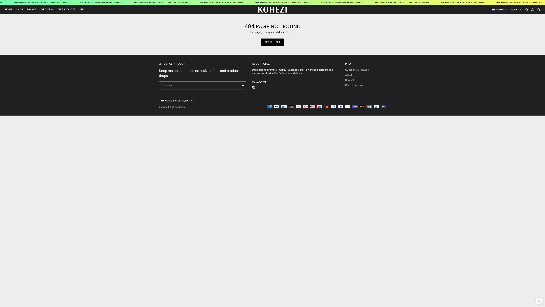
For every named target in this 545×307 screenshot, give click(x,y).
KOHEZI (182, 107)
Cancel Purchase (354, 85)
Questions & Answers (357, 69)
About (348, 74)
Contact (349, 80)
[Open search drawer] (527, 10)
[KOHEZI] (272, 10)
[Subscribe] (242, 85)
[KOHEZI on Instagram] (253, 87)
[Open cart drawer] (538, 10)
